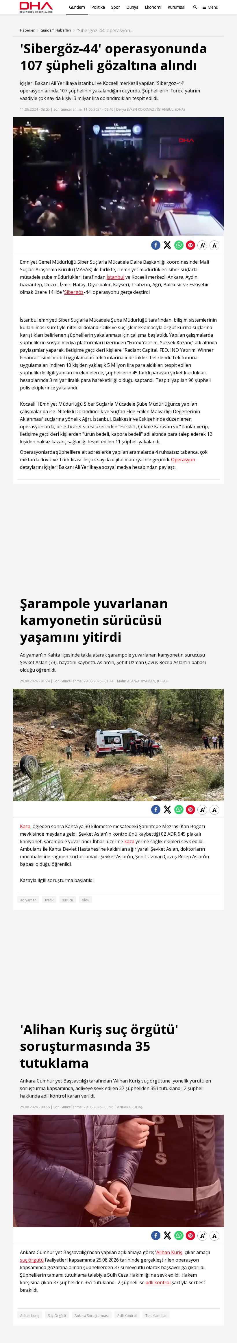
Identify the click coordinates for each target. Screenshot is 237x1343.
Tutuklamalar (156, 1315)
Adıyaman (30, 655)
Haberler (27, 30)
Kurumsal (176, 7)
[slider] (131, 231)
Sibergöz (166, 83)
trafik (49, 900)
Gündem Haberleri (55, 30)
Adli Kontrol (127, 1315)
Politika (98, 7)
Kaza (25, 826)
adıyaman (28, 900)
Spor (115, 7)
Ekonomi (153, 7)
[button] (30, 231)
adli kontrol (53, 1096)
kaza (129, 841)
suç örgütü (32, 1260)
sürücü (67, 900)
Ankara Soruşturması (92, 1315)
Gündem (77, 7)
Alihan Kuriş (127, 1081)
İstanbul (87, 83)
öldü (85, 900)
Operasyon (183, 459)
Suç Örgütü (57, 1315)
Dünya (132, 7)
